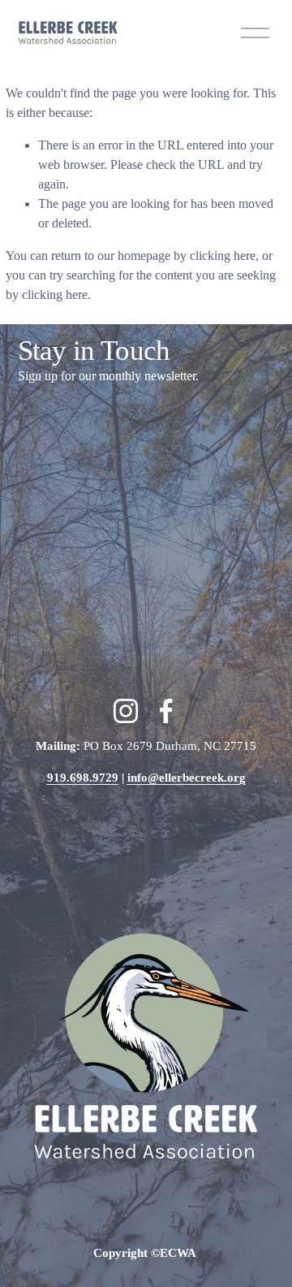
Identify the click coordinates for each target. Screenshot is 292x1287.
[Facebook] (166, 711)
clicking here (223, 255)
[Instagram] (126, 711)
